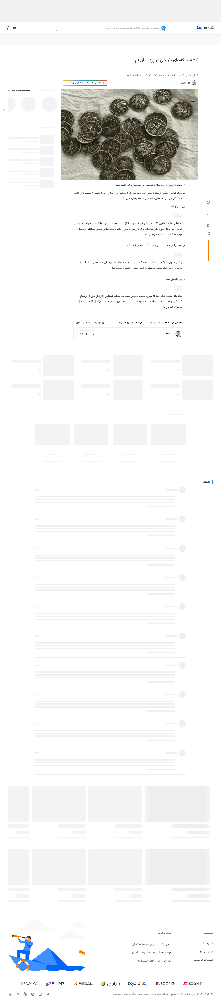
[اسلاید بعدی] (4, 110)
